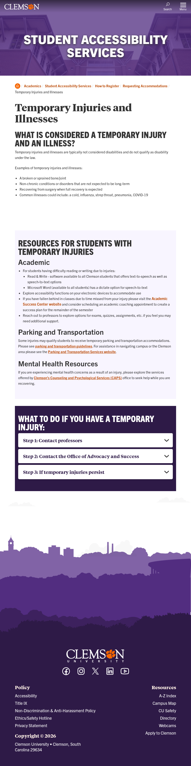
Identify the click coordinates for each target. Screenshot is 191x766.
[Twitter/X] (95, 673)
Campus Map (164, 703)
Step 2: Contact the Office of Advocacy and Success (81, 456)
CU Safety (167, 710)
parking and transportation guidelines (63, 346)
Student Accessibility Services (68, 86)
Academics (32, 86)
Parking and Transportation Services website (82, 351)
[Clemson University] (21, 8)
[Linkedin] (110, 673)
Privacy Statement (31, 725)
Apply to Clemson (160, 733)
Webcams (167, 725)
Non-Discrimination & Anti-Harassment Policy (55, 710)
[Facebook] (66, 673)
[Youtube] (125, 673)
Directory (168, 718)
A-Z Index (167, 695)
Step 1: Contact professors (52, 440)
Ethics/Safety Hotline (33, 718)
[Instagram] (81, 673)
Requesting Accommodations (145, 86)
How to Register (107, 86)
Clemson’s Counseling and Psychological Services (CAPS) (78, 377)
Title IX (21, 703)
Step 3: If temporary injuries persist (63, 472)
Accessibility (26, 695)
